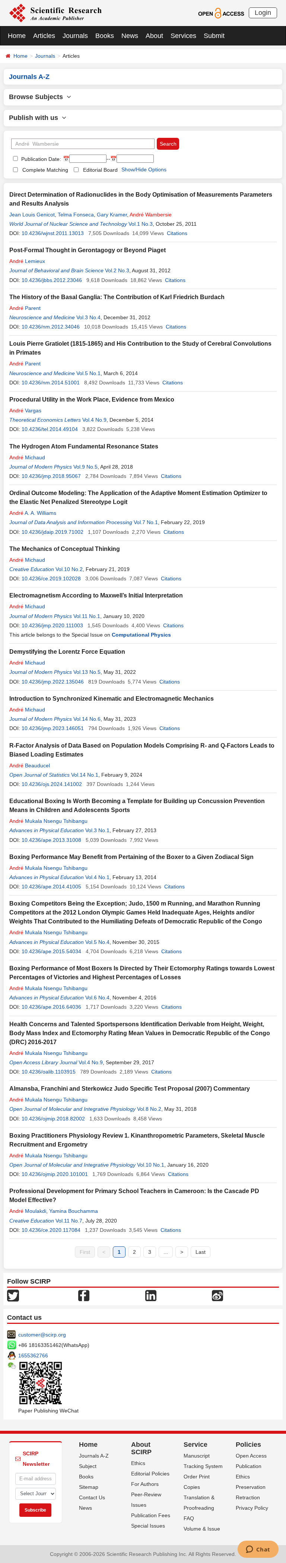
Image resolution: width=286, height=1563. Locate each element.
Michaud (27, 457)
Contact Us (92, 1497)
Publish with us (35, 117)
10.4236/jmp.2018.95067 (51, 476)
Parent (25, 308)
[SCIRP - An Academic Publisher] (55, 13)
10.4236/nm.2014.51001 (51, 383)
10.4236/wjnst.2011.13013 (53, 233)
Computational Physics (141, 635)
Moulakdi (27, 1211)
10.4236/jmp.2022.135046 (53, 682)
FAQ (189, 1518)
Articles (44, 35)
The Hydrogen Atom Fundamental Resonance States (83, 446)
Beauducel (29, 765)
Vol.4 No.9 (94, 420)
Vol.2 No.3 (117, 270)
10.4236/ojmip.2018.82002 (53, 1119)
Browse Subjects (38, 97)
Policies (248, 1444)
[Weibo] (217, 1295)
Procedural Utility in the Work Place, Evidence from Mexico (91, 399)
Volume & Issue (202, 1529)
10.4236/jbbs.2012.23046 (52, 280)
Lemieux (27, 261)
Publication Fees (150, 1515)
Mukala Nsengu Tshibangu (48, 821)
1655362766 (33, 1355)
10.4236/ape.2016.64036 (51, 1007)
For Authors (145, 1484)
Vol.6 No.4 (97, 998)
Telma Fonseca (76, 215)
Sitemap (88, 1487)
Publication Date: (40, 159)
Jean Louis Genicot (32, 215)
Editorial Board (100, 170)
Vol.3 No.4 (88, 317)
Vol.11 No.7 (68, 1221)
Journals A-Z (94, 1456)
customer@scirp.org (42, 1335)
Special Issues (148, 1526)
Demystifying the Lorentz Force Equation (67, 652)
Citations (177, 233)
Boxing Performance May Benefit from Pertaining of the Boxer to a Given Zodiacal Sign (131, 857)
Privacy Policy (252, 1508)
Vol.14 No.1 (84, 775)
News (129, 35)
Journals (75, 35)
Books (104, 35)
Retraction (248, 1497)
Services (183, 35)
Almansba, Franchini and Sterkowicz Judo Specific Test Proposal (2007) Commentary (129, 1088)
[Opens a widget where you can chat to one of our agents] (258, 1550)
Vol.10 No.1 (150, 1165)
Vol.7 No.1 (146, 522)
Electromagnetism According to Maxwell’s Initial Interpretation (96, 595)
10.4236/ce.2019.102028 (51, 578)
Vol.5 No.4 (97, 942)
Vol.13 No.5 (87, 672)
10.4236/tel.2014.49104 (50, 429)
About (154, 35)
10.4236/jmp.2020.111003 (52, 625)
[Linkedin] (150, 1295)
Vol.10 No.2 (69, 569)
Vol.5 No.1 (88, 373)
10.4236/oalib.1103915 (49, 1072)
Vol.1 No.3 (140, 224)
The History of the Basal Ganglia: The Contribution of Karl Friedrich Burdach (117, 297)
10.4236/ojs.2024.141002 (52, 784)
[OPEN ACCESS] (221, 13)
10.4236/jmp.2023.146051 (53, 728)
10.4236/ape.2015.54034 (51, 951)
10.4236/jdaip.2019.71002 (52, 532)
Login (263, 12)
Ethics (138, 1463)
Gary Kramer (112, 215)
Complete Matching (45, 170)
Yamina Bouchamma (73, 1211)
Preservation (251, 1487)
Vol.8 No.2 (149, 1109)
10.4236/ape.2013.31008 (51, 840)
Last (201, 1252)
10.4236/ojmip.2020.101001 (55, 1174)
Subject (87, 1466)
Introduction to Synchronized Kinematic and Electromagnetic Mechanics (111, 698)
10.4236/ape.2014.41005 (51, 887)
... (165, 1252)
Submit (214, 35)
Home (17, 35)
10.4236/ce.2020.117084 (51, 1230)
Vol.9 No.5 (85, 467)
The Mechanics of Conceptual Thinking (64, 549)
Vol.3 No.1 (97, 830)
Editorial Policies (150, 1474)
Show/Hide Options (143, 169)
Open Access (251, 1456)
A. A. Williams (32, 513)
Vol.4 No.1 (97, 877)
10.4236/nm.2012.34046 (51, 327)
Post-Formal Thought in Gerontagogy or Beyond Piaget (87, 250)
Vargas (25, 410)
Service (195, 1444)
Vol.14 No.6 (87, 719)
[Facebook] (83, 1295)
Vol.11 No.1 (86, 616)
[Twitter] (13, 1295)
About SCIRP (141, 1448)
